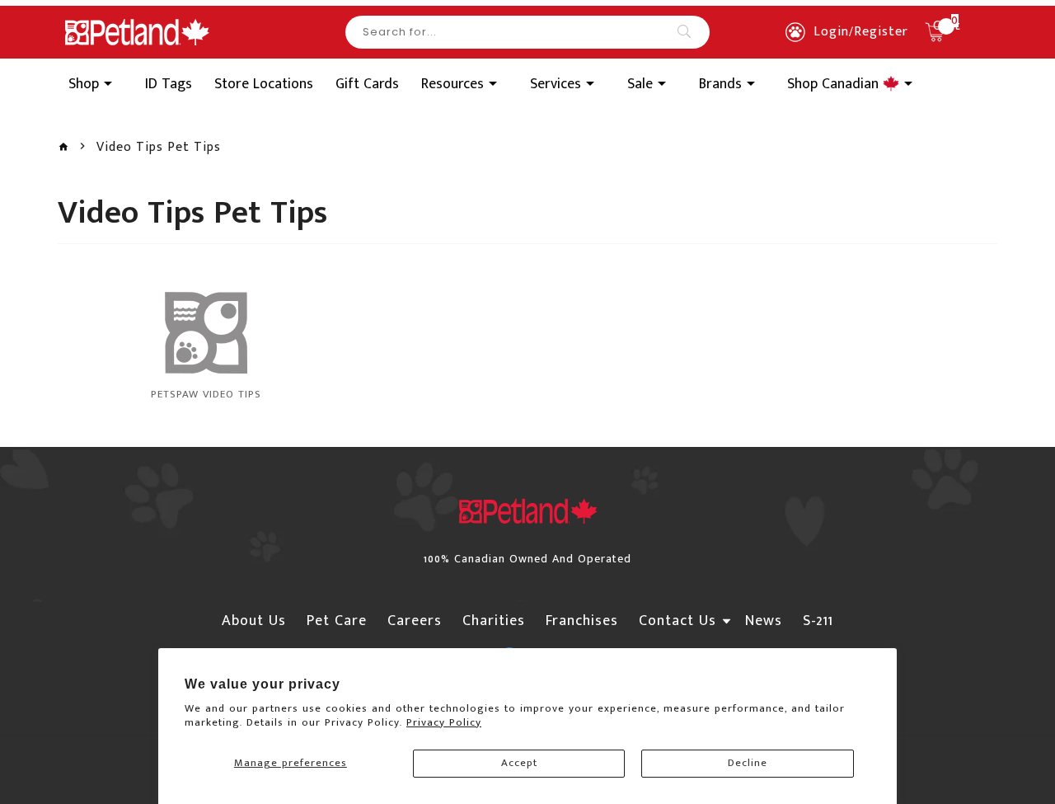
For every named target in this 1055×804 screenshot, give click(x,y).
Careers (414, 621)
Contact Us (677, 621)
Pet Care (337, 621)
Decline (747, 763)
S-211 (818, 621)
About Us (254, 621)
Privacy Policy (443, 722)
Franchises (582, 621)
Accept (519, 763)
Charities (493, 621)
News (763, 621)
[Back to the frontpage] (63, 147)
